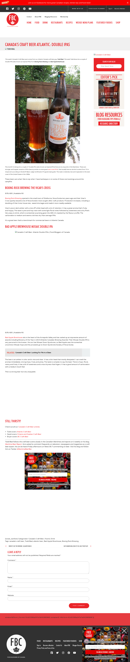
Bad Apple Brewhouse (13, 337)
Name (10, 577)
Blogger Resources (78, 645)
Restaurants (57, 22)
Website (11, 595)
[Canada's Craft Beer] (6, 49)
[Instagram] (18, 9)
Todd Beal (11, 49)
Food (37, 22)
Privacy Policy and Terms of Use (45, 648)
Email (10, 586)
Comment (12, 560)
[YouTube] (30, 9)
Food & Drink (50, 539)
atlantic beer (38, 541)
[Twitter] (13, 9)
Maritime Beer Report (13, 444)
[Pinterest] (24, 9)
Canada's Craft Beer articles (29, 427)
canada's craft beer (16, 541)
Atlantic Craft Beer (24, 432)
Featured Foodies (104, 22)
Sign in (39, 645)
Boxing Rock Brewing (13, 198)
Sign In (110, 8)
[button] (65, 2)
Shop (118, 22)
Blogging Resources (51, 17)
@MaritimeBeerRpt (24, 449)
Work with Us (77, 8)
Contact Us (59, 645)
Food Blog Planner (97, 8)
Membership (64, 17)
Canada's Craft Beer (36, 539)
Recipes (69, 22)
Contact (29, 17)
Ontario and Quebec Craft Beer (29, 434)
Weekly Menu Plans (84, 22)
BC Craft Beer (23, 437)
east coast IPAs (53, 169)
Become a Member (120, 8)
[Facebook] (7, 9)
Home (29, 22)
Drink (45, 22)
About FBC (38, 17)
